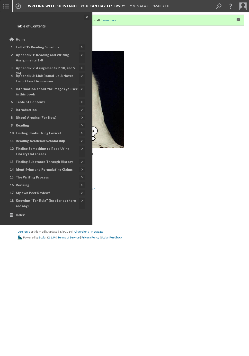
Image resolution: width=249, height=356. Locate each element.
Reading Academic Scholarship (40, 141)
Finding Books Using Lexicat (38, 133)
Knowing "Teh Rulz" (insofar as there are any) (46, 203)
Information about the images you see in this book (47, 91)
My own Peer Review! (33, 193)
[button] (231, 6)
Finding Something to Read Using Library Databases (42, 151)
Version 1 (24, 231)
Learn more (108, 20)
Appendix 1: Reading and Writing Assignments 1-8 (42, 57)
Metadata (97, 231)
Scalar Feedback (111, 237)
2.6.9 (51, 237)
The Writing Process (32, 177)
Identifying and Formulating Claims (44, 169)
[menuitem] (6, 6)
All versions (81, 231)
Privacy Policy (90, 237)
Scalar (43, 237)
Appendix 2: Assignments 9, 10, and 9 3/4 (45, 70)
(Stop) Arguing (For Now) (36, 117)
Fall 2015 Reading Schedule (37, 47)
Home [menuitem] (20, 39)
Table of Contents (30, 102)
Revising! (23, 185)
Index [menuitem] (20, 215)
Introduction (26, 110)
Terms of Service (69, 237)
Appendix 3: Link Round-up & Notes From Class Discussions (44, 78)
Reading (22, 125)
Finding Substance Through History (44, 162)
